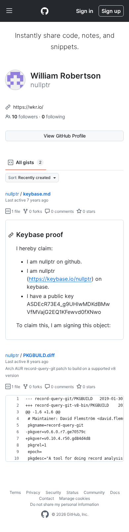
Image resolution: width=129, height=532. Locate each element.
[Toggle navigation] (9, 11)
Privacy (33, 492)
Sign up (111, 11)
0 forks (35, 211)
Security (53, 492)
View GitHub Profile (65, 136)
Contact (46, 498)
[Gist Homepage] (45, 11)
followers (25, 116)
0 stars (88, 211)
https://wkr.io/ (28, 107)
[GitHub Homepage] (45, 514)
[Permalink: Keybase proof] (11, 235)
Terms (15, 492)
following (53, 116)
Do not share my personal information (64, 504)
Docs (115, 492)
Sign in (84, 11)
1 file (15, 211)
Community (94, 492)
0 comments (62, 211)
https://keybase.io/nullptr (60, 278)
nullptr (12, 194)
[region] (64, 280)
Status (72, 492)
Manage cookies (74, 498)
